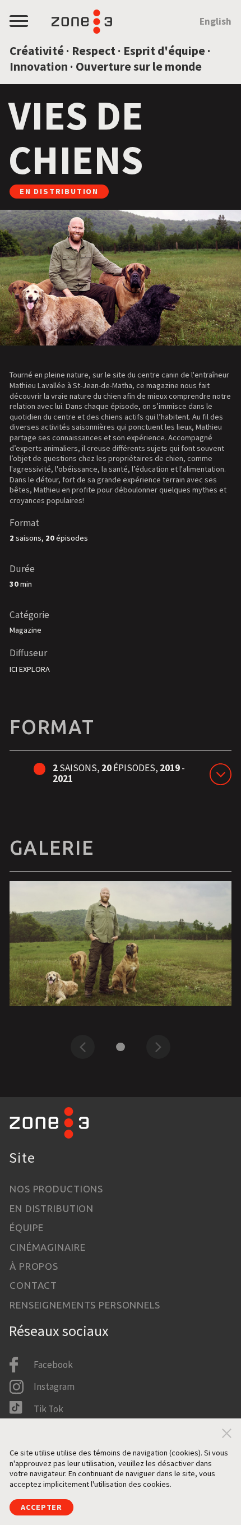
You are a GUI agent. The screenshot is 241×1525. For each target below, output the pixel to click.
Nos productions (56, 1188)
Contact (33, 1285)
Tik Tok (48, 1409)
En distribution (52, 1208)
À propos (34, 1266)
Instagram (54, 1386)
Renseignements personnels (85, 1305)
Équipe (27, 1227)
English (215, 21)
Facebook (53, 1364)
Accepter (41, 1507)
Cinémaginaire (47, 1247)
